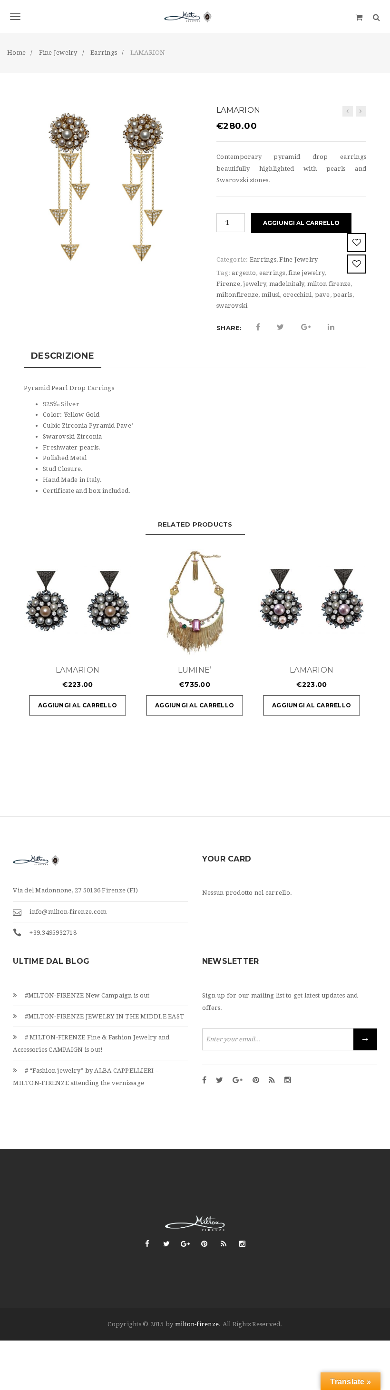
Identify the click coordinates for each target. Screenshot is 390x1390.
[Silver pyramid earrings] (106, 187)
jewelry (254, 283)
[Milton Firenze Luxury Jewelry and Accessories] (195, 16)
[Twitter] (219, 1081)
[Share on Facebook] (258, 327)
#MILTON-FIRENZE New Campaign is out (87, 995)
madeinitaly (286, 283)
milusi (271, 294)
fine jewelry (306, 272)
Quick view (95, 644)
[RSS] (272, 1081)
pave (322, 294)
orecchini (297, 294)
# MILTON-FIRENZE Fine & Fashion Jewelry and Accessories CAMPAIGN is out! (91, 1043)
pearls (342, 294)
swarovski (231, 305)
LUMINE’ (195, 670)
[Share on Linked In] (331, 327)
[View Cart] (359, 17)
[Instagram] (287, 1081)
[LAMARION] (347, 111)
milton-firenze (197, 1324)
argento (244, 272)
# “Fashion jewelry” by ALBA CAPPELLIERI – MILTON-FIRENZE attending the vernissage (86, 1077)
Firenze (228, 283)
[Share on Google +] (306, 327)
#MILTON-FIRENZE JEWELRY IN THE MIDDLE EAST (105, 1016)
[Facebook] (204, 1081)
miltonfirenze (237, 294)
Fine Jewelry (298, 259)
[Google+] (238, 1081)
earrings (272, 272)
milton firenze (329, 283)
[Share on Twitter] (280, 327)
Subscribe (365, 1039)
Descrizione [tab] (62, 356)
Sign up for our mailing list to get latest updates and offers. (280, 1001)
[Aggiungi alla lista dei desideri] (356, 242)
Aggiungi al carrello (301, 222)
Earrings (263, 259)
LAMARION (77, 670)
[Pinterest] (256, 1081)
